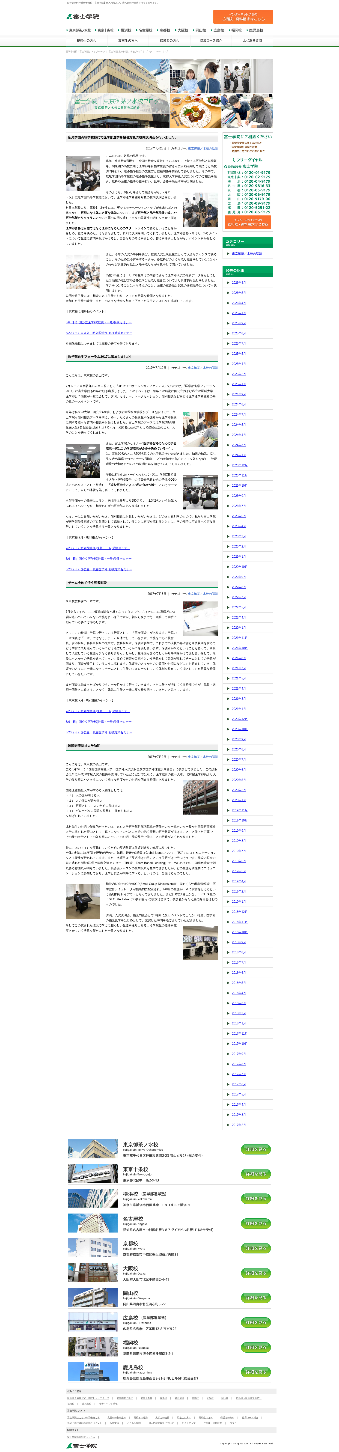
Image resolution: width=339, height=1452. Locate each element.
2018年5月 (239, 983)
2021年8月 (239, 658)
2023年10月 (240, 485)
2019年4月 (239, 881)
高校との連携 (141, 1417)
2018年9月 (239, 942)
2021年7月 (239, 668)
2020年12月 (240, 719)
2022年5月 (239, 607)
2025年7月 (239, 343)
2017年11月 (240, 1033)
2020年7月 (239, 759)
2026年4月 (239, 303)
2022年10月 (240, 566)
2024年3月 (239, 445)
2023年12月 (240, 465)
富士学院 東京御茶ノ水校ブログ (125, 51)
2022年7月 (239, 597)
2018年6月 (239, 972)
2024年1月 (239, 455)
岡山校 (224, 1398)
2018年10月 (240, 932)
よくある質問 (134, 1423)
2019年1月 (239, 901)
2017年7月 (239, 1074)
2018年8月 (239, 952)
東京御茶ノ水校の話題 (203, 148)
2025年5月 (239, 353)
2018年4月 (239, 993)
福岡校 (70, 1403)
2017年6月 (239, 1084)
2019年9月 (239, 830)
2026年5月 (239, 293)
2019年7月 (239, 851)
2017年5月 (239, 1094)
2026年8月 (239, 282)
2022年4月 (239, 617)
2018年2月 (239, 1013)
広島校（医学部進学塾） (249, 1398)
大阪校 (210, 1398)
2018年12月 (240, 911)
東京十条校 (146, 1398)
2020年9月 (239, 739)
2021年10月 (240, 648)
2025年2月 (239, 374)
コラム (233, 1423)
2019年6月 (239, 861)
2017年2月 (239, 1125)
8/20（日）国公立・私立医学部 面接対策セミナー (99, 333)
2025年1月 (239, 384)
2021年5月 (239, 678)
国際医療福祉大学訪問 (84, 745)
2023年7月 (239, 506)
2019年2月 (239, 891)
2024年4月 (239, 435)
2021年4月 (239, 688)
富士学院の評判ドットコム (81, 1437)
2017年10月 (240, 1043)
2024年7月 (239, 414)
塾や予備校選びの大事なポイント (84, 1423)
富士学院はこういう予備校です (83, 1417)
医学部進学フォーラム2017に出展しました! (99, 356)
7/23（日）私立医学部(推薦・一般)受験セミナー (98, 548)
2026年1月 (239, 313)
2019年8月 (239, 840)
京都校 (195, 1398)
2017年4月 (239, 1104)
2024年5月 (239, 424)
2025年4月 (239, 364)
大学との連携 (162, 1417)
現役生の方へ (184, 1417)
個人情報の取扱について (161, 1423)
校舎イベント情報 (108, 1403)
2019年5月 (239, 871)
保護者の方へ (227, 1417)
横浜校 (163, 1398)
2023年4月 (239, 526)
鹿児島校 (86, 1403)
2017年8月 (239, 1064)
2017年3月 (239, 1114)
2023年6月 (239, 516)
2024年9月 (239, 394)
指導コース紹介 (250, 1417)
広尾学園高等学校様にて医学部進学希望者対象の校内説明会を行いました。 (123, 137)
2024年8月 (239, 404)
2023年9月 (239, 495)
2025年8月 (239, 333)
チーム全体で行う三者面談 (87, 582)
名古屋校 (179, 1398)
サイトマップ (189, 1423)
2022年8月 (239, 587)
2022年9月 (239, 577)
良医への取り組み (116, 1417)
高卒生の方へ (206, 1417)
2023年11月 (240, 475)
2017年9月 (239, 1054)
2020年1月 (239, 800)
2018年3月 (239, 1003)
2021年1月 (239, 709)
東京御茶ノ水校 (125, 1398)
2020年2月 (239, 790)
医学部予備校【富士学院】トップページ (88, 1398)
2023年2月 (239, 546)
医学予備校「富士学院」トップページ (85, 51)
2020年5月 (239, 780)
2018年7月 (239, 962)
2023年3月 (239, 536)
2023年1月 (239, 556)
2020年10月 (240, 729)
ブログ (148, 51)
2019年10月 (240, 820)
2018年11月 (240, 922)
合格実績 (114, 1423)
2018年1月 (239, 1023)
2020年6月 (239, 769)
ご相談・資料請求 (212, 1423)
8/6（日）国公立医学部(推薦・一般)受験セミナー (99, 322)
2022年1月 (239, 627)
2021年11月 (240, 638)
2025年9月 (239, 323)
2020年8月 (239, 749)
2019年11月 (240, 810)
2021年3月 (239, 698)
